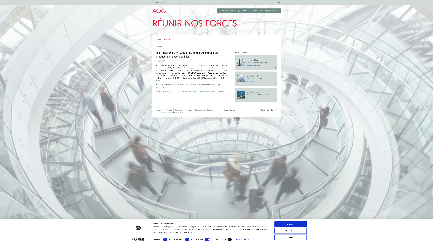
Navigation (220, 1)
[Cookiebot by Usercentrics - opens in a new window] (138, 239)
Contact (188, 110)
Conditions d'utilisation (204, 110)
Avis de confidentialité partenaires (170, 112)
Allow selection (291, 231)
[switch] (188, 239)
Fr (276, 2)
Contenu (228, 1)
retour (159, 46)
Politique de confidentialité (226, 110)
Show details (241, 239)
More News (241, 52)
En (279, 2)
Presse (169, 110)
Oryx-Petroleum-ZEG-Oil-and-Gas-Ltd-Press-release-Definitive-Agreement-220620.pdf (191, 92)
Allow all (290, 224)
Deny (291, 237)
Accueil (158, 40)
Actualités (159, 110)
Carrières (178, 110)
